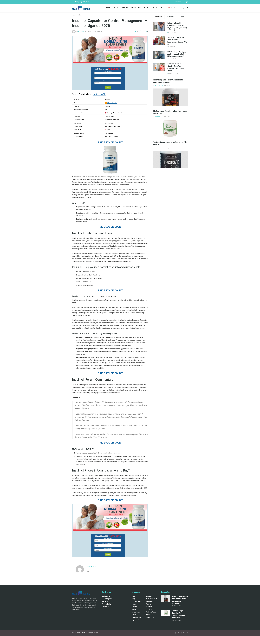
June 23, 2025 (92, 31)
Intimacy (149, 596)
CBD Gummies (136, 601)
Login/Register (107, 599)
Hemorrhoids (136, 617)
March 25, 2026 (166, 148)
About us (105, 601)
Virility (147, 8)
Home (108, 8)
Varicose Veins (151, 612)
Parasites (149, 601)
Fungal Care (136, 612)
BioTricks (81, 31)
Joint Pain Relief (151, 599)
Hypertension (136, 620)
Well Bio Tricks (81, 632)
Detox (155, 8)
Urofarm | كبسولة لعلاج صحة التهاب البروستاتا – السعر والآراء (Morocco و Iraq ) (177, 54)
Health (116, 8)
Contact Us (178, 2)
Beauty (125, 8)
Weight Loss (136, 8)
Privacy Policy (107, 604)
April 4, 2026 (166, 117)
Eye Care (134, 609)
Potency (148, 604)
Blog (163, 8)
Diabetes (135, 607)
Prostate (149, 607)
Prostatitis (149, 609)
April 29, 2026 (166, 85)
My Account (106, 596)
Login (186, 2)
